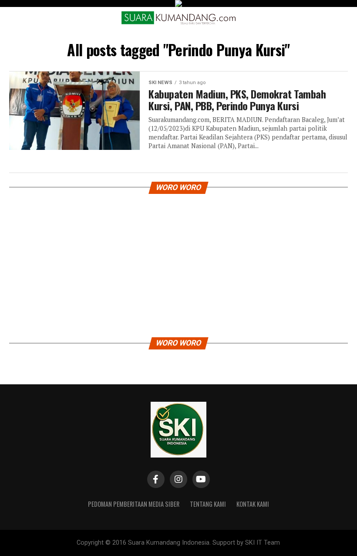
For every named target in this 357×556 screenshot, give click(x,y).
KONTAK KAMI (252, 504)
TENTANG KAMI (208, 504)
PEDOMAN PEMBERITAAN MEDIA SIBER (133, 504)
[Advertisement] (178, 263)
